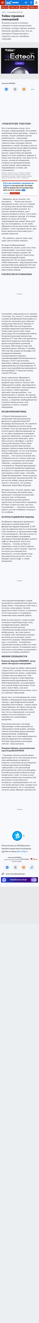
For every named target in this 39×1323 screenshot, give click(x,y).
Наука (3, 12)
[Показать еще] (32, 89)
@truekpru (22, 851)
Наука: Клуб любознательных (15, 874)
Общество (6, 193)
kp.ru (35, 859)
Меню (2, 2)
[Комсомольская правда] (12, 2)
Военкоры (23, 7)
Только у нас (14, 7)
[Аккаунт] (36, 2)
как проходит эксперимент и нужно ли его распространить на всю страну (18, 186)
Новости (5, 7)
